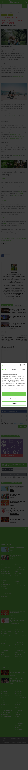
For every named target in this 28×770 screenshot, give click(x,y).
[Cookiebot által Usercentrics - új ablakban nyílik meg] (20, 365)
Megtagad (14, 403)
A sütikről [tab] (23, 369)
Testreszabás (13, 398)
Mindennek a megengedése (14, 394)
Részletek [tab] (14, 369)
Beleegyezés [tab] (5, 369)
